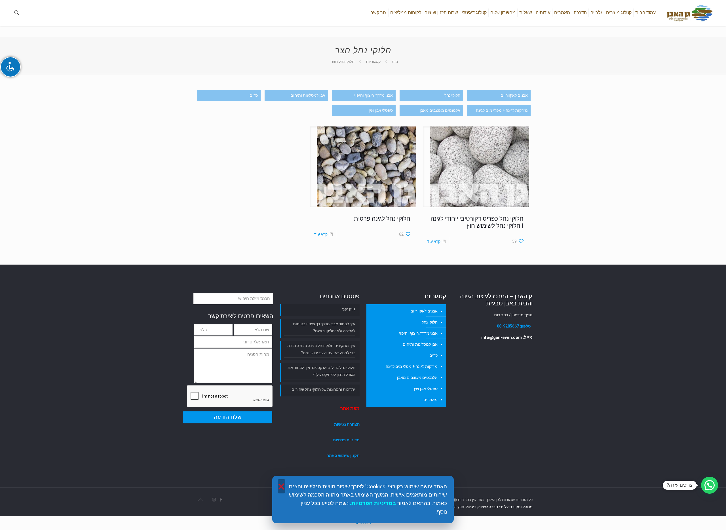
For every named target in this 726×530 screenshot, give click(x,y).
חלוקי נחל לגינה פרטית (382, 218)
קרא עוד (433, 241)
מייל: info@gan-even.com (507, 337)
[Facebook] (220, 499)
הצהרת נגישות (347, 424)
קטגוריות (373, 61)
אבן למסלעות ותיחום (307, 95)
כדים (254, 95)
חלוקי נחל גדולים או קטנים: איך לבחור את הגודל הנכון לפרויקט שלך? (321, 371)
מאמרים (430, 399)
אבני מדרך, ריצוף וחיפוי (373, 95)
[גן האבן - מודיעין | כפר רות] (689, 13)
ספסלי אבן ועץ (381, 110)
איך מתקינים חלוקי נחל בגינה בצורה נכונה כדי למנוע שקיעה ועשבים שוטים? (321, 349)
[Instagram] (213, 499)
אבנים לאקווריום (514, 95)
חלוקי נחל (452, 95)
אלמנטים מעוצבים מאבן (440, 110)
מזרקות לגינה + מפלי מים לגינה (502, 110)
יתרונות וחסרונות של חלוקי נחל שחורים (323, 389)
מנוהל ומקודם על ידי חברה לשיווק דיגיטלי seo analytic (487, 506)
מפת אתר (350, 408)
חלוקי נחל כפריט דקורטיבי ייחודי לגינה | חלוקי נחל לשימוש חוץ (477, 222)
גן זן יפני (348, 309)
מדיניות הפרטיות (371, 503)
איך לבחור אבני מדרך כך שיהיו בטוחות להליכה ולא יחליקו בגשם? (324, 327)
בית (395, 61)
